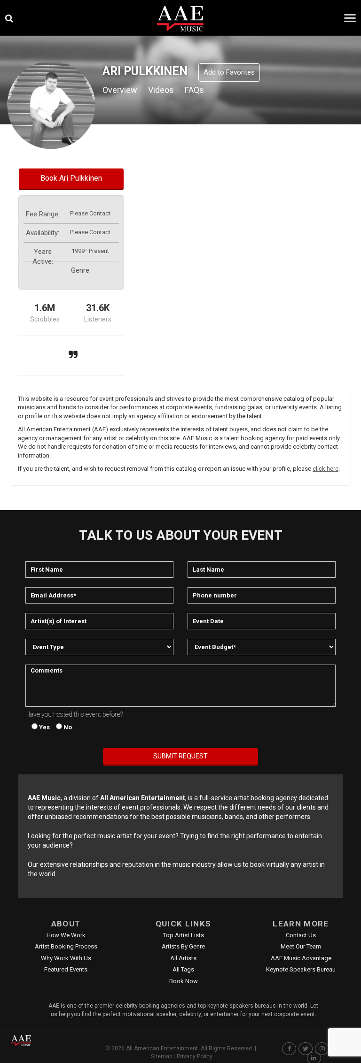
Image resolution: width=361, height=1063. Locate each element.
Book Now (183, 981)
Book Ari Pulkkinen (71, 178)
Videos (161, 90)
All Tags (183, 969)
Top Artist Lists (183, 935)
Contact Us (301, 935)
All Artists (183, 958)
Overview (119, 90)
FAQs (194, 90)
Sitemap (161, 1056)
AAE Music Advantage (301, 958)
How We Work (66, 935)
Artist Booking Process (66, 946)
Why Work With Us (66, 958)
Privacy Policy (194, 1056)
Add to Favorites (229, 72)
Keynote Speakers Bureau (301, 969)
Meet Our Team (301, 946)
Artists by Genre (183, 946)
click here (325, 468)
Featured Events (65, 969)
